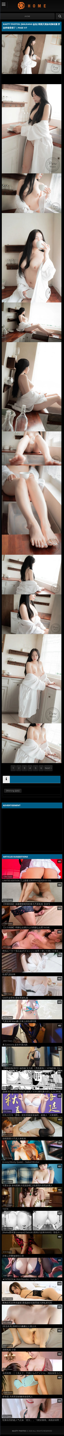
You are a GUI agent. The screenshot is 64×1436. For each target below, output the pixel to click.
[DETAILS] (6, 779)
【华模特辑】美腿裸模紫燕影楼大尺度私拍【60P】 (26, 904)
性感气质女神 (8, 974)
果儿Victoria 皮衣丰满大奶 (14, 1044)
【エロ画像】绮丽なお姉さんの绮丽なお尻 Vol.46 (25, 927)
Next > (48, 768)
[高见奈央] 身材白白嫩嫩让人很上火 (19, 1326)
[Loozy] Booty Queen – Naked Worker (20, 1162)
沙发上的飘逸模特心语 (13, 1255)
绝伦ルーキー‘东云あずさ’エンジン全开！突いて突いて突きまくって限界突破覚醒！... (32, 951)
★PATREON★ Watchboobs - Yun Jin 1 (20, 1279)
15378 (5, 1209)
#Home (27, 16)
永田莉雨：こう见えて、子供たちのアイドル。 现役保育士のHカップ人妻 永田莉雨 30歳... (32, 1373)
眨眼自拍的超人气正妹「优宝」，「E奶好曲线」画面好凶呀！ (31, 1420)
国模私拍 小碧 (9, 1349)
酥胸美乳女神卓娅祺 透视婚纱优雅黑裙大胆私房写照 (27, 1302)
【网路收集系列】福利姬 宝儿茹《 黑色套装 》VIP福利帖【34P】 (32, 1068)
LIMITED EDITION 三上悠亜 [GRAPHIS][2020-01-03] (26, 880)
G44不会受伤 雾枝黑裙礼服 (15, 997)
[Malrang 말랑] (13, 790)
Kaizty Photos (32, 5)
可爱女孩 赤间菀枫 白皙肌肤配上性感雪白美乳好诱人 (27, 1185)
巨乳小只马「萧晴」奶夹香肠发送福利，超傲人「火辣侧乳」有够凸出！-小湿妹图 (32, 1115)
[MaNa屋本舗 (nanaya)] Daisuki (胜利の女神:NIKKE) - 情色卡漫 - (32, 1232)
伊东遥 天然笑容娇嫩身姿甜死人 (17, 1396)
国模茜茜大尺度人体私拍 (14, 1138)
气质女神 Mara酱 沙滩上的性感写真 (19, 1021)
